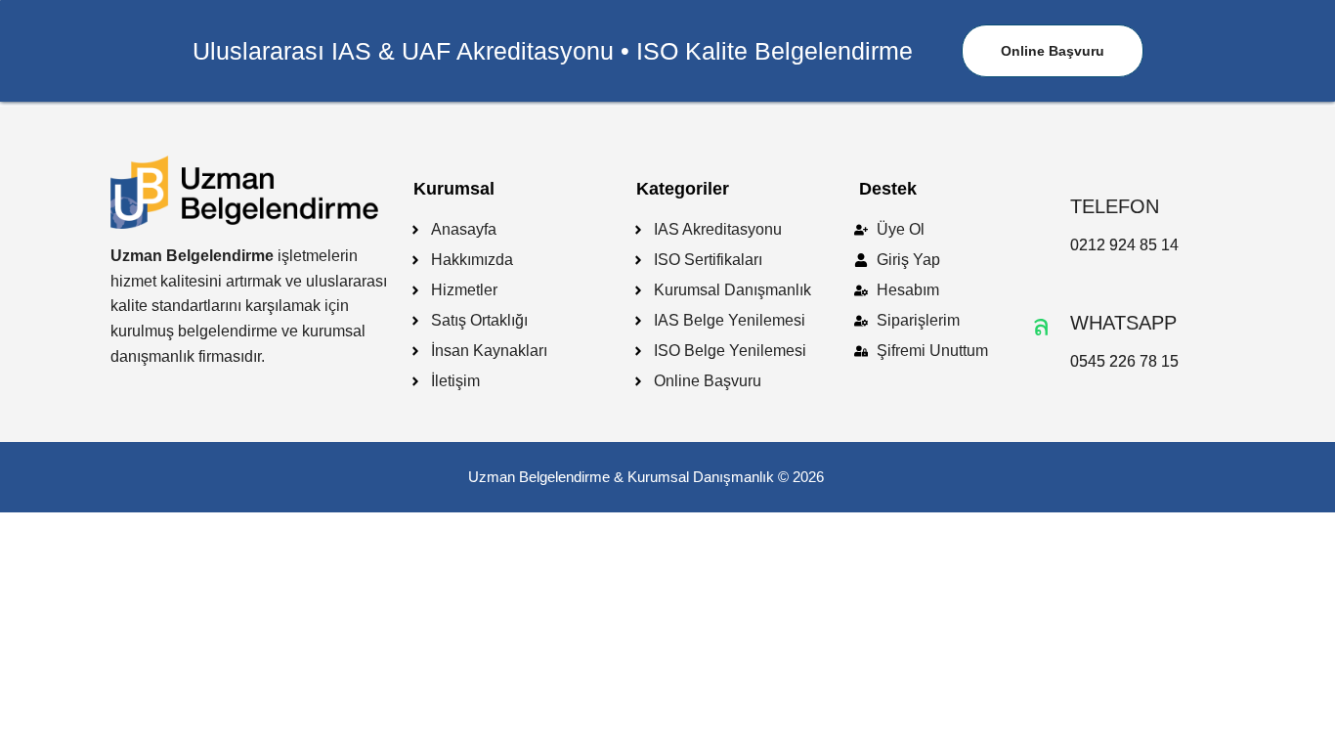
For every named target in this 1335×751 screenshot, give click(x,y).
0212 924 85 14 (1124, 245)
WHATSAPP (1123, 322)
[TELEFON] (1040, 209)
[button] (1052, 50)
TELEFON (1114, 206)
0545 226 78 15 (1124, 361)
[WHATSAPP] (1040, 325)
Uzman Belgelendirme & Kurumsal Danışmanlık (621, 476)
